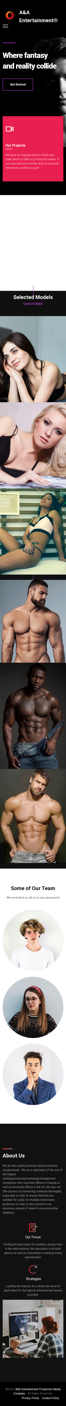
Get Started (18, 84)
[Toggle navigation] (5, 26)
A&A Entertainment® (38, 16)
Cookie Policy (50, 1398)
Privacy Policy (30, 1398)
